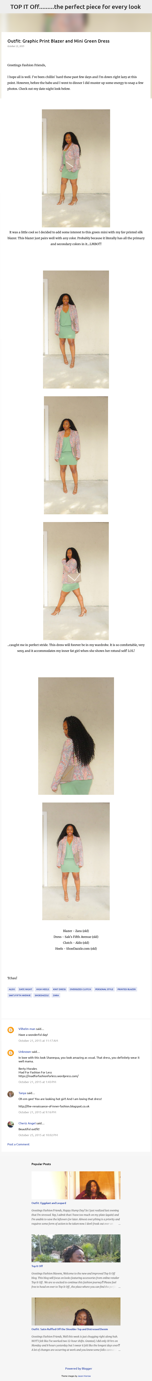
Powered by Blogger (78, 1368)
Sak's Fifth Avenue (20, 995)
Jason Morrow (84, 1375)
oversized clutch (80, 989)
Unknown (25, 1051)
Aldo (12, 989)
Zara (56, 995)
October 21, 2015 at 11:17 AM (38, 1040)
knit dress (59, 989)
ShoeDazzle (42, 995)
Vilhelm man (27, 1028)
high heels (42, 989)
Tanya (22, 1093)
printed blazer (127, 989)
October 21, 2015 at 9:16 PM (37, 1112)
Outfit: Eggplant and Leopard (49, 1203)
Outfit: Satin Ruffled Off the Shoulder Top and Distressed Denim (70, 1329)
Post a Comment (18, 1144)
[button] (9, 53)
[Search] (146, 6)
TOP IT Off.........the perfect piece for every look (75, 6)
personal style (104, 989)
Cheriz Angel (27, 1123)
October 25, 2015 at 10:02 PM (38, 1135)
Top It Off (37, 1266)
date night (25, 989)
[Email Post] (9, 984)
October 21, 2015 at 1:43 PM (37, 1082)
